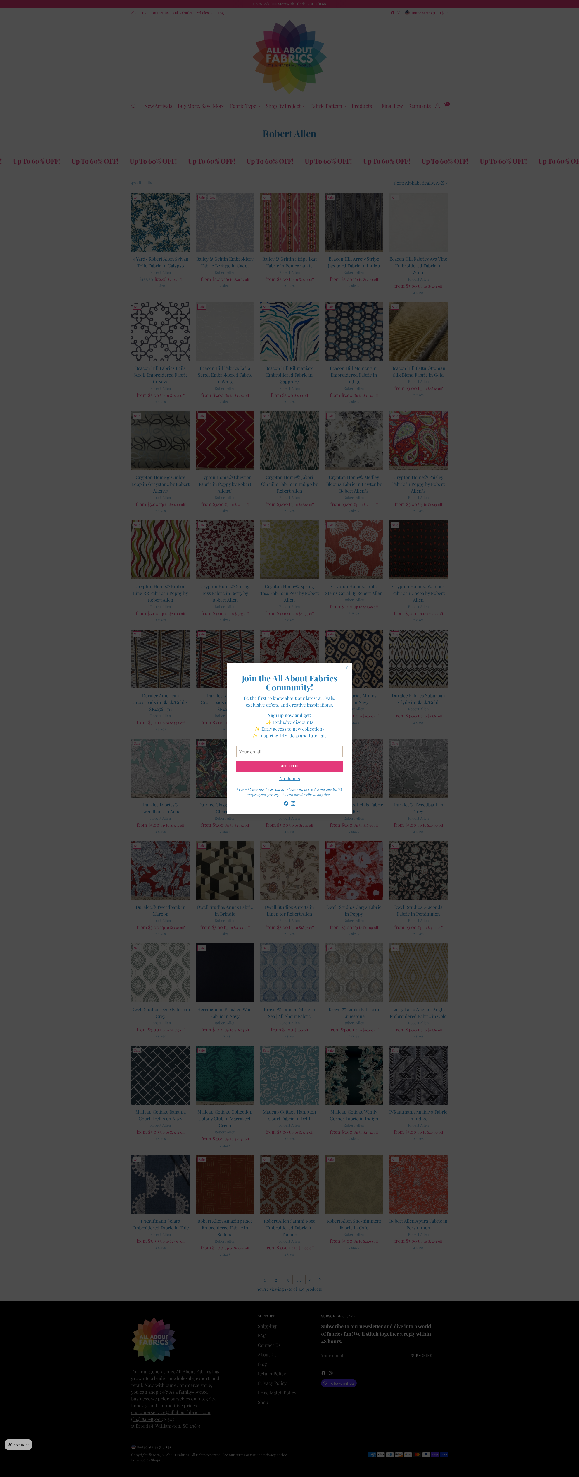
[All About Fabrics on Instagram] (293, 804)
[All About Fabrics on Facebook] (286, 804)
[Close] (346, 667)
